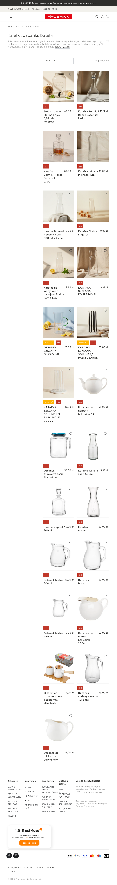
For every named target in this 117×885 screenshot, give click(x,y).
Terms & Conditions (45, 867)
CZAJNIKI (12, 816)
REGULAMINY (48, 811)
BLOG (27, 800)
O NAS (28, 787)
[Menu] (10, 17)
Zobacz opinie (29, 843)
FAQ (61, 789)
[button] (97, 17)
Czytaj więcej (62, 47)
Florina (11, 26)
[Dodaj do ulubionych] (70, 74)
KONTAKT (29, 791)
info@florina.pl (21, 9)
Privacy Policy (14, 867)
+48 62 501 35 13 (49, 9)
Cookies (28, 867)
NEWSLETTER (31, 796)
